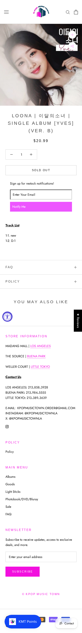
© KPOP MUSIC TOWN (41, 594)
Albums (10, 476)
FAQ (9, 267)
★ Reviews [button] (78, 320)
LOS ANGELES (40, 346)
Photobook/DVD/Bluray (21, 499)
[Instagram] (7, 426)
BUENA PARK (36, 356)
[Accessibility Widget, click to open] (7, 316)
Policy (12, 281)
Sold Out (41, 170)
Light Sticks (12, 491)
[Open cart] (76, 12)
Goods (10, 484)
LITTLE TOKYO (40, 366)
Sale (8, 506)
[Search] (68, 12)
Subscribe (22, 571)
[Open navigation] (6, 12)
